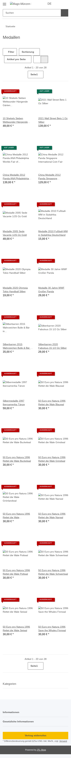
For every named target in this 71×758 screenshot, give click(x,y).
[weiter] (65, 75)
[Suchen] (64, 13)
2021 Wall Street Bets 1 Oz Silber (53, 120)
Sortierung (28, 51)
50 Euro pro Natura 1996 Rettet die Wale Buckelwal (17, 459)
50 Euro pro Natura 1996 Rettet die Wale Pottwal (16, 572)
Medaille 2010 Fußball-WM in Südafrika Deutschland (53, 233)
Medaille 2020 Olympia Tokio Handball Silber (15, 289)
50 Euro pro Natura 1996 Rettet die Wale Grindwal (51, 459)
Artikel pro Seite (16, 59)
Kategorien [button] (9, 683)
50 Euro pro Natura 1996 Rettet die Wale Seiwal (16, 628)
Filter (10, 51)
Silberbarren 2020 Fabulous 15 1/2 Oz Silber (52, 346)
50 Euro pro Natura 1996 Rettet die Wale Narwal (51, 515)
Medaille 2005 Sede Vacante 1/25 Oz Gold (15, 233)
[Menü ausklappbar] (4, 3)
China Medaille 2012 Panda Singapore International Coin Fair (50, 176)
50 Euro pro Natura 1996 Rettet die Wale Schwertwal (53, 572)
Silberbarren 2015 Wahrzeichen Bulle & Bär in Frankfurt (17, 346)
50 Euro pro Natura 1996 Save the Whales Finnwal (52, 628)
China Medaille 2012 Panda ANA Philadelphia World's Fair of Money (16, 176)
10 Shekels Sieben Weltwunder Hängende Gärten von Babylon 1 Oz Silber (16, 120)
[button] (59, 3)
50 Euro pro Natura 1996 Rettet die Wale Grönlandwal (16, 515)
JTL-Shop (41, 750)
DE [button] (50, 3)
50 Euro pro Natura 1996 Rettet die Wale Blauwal (51, 402)
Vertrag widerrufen (35, 735)
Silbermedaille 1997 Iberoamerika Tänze (14, 402)
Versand (63, 741)
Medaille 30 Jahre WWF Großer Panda (51, 289)
